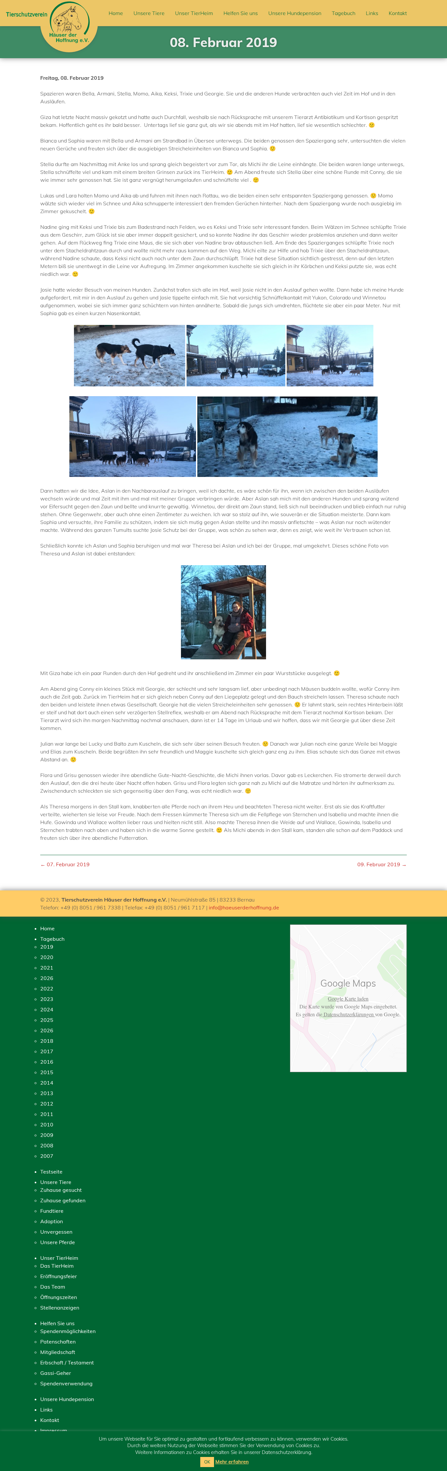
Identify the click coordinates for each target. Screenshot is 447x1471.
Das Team (52, 1286)
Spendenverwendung (66, 1383)
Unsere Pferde (57, 1242)
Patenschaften (58, 1341)
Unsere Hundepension (294, 13)
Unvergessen (56, 1231)
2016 (46, 1061)
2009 (46, 1135)
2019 (46, 946)
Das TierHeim (57, 1265)
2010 (46, 1124)
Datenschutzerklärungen (348, 1014)
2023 (46, 999)
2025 (46, 1020)
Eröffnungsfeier (58, 1276)
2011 (46, 1114)
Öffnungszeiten (58, 1297)
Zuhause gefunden (62, 1200)
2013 (46, 1093)
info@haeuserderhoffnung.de (244, 907)
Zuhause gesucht (61, 1190)
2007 (46, 1156)
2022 (46, 988)
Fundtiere (51, 1211)
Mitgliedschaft (57, 1352)
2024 (46, 1009)
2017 (46, 1051)
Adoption (51, 1221)
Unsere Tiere (149, 13)
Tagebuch (343, 13)
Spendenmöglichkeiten (68, 1331)
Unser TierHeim (194, 13)
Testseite (51, 1171)
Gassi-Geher (55, 1373)
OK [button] (207, 1461)
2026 (46, 978)
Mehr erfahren (232, 1462)
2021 (46, 967)
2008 (46, 1145)
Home (116, 13)
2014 (46, 1082)
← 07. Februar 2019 (65, 864)
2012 (46, 1103)
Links (372, 13)
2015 (46, 1072)
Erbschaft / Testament (67, 1362)
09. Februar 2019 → (382, 864)
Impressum (53, 1430)
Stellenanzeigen (59, 1307)
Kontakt (398, 13)
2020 (46, 957)
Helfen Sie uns (241, 13)
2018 (46, 1041)
